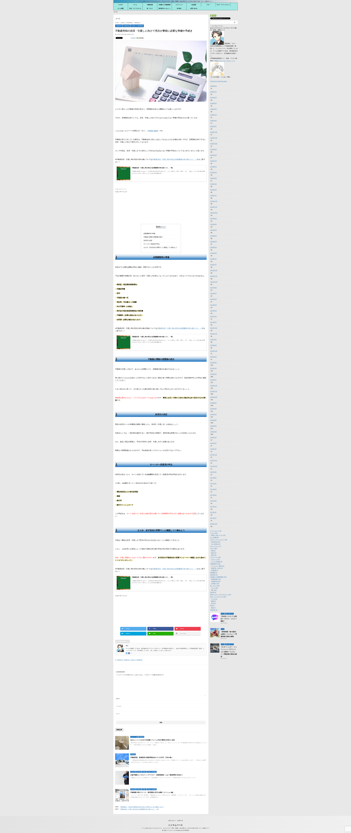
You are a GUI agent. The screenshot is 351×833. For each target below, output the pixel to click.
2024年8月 (213, 224)
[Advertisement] (130, 205)
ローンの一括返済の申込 (152, 244)
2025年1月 (213, 195)
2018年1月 (213, 449)
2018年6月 (213, 420)
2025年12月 (213, 132)
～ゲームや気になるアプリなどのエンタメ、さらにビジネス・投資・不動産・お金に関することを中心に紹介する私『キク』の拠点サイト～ (175, 828)
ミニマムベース (175, 825)
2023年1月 (213, 322)
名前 (118, 698)
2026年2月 (213, 120)
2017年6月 (213, 489)
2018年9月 (213, 403)
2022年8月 (213, 345)
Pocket (133, 38)
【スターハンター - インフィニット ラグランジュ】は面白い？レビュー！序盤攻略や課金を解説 (229, 651)
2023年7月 (213, 293)
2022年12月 (213, 328)
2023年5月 (213, 305)
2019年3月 (213, 368)
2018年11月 (213, 391)
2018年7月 (213, 414)
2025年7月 (213, 161)
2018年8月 (213, 408)
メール (118, 706)
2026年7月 (213, 92)
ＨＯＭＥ (120, 4)
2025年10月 (213, 143)
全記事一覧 (180, 820)
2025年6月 (213, 166)
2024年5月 (213, 241)
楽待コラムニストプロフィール (225, 61)
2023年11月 (213, 276)
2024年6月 (213, 236)
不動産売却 (120, 660)
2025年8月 (213, 155)
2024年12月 (213, 201)
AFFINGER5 (185, 830)
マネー (208, 4)
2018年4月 (213, 431)
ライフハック (179, 4)
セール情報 (121, 8)
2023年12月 (213, 270)
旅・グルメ (150, 8)
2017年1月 (213, 518)
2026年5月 (213, 103)
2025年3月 (213, 184)
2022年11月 (213, 334)
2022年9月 (213, 339)
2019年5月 (213, 357)
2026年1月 (213, 126)
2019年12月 (213, 351)
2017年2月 (213, 512)
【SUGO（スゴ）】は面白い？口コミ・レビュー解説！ (229, 618)
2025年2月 (213, 189)
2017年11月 (213, 460)
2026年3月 (213, 115)
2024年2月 (213, 259)
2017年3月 (213, 506)
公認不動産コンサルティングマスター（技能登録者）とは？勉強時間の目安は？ (156, 775)
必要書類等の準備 (150, 233)
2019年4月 (213, 362)
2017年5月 (213, 495)
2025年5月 (213, 172)
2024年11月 (213, 207)
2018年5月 (213, 426)
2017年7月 (213, 483)
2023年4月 (213, 310)
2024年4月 (213, 247)
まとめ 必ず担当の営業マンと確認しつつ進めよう (161, 247)
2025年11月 (213, 138)
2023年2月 (213, 316)
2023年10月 (213, 282)
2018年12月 (213, 385)
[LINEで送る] (140, 38)
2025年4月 (213, 178)
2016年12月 (213, 524)
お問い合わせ (193, 8)
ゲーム (135, 4)
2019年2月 (213, 374)
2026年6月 (213, 97)
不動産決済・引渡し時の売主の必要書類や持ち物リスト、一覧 (175, 159)
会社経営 (193, 4)
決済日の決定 (148, 240)
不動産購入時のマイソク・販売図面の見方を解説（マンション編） (152, 792)
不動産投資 (150, 4)
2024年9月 (213, 218)
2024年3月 (213, 253)
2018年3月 (213, 437)
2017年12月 (213, 455)
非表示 (163, 226)
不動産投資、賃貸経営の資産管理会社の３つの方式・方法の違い (151, 757)
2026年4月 (213, 109)
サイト (118, 713)
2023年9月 (213, 287)
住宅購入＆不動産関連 (164, 4)
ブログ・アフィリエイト (223, 4)
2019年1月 (213, 380)
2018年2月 (213, 443)
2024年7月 (213, 230)
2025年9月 (213, 149)
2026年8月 (213, 86)
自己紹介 (179, 8)
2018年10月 (213, 397)
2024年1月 (213, 264)
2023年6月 (213, 299)
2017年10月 (213, 466)
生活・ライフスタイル (135, 8)
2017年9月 (213, 472)
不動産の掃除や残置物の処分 (153, 237)
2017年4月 (213, 501)
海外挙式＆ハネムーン (164, 8)
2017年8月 (213, 478)
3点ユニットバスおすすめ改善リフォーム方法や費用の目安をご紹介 (152, 740)
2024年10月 (213, 213)
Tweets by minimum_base (218, 81)
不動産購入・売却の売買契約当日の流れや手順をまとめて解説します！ (142, 807)
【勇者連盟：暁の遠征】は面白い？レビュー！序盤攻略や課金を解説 (229, 634)
